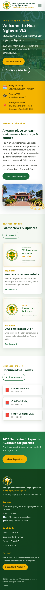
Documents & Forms (12, 536)
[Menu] (39, 5)
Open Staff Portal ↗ (15, 567)
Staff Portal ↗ (9, 545)
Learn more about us (16, 176)
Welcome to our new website (22, 274)
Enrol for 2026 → (14, 61)
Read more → (11, 289)
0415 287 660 (10, 513)
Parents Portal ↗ (10, 541)
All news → (11, 235)
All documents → (14, 377)
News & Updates (10, 532)
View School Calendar (16, 70)
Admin (5, 585)
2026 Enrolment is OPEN (19, 328)
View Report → (15, 459)
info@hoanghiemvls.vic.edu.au (18, 517)
